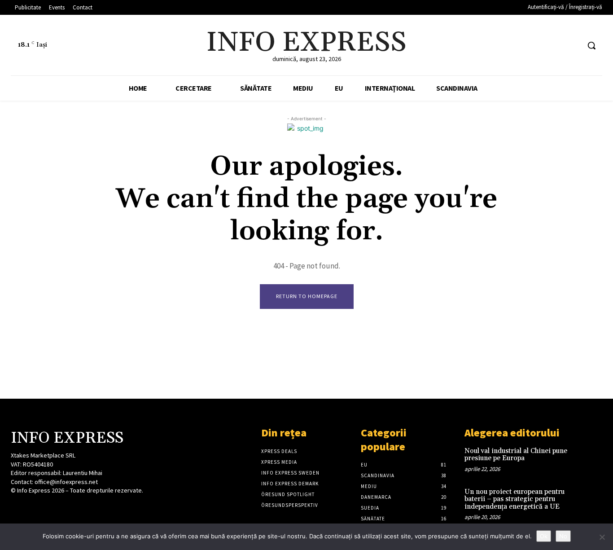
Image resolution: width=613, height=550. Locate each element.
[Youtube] (572, 46)
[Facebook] (539, 46)
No (563, 536)
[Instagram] (32, 507)
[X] (556, 46)
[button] (591, 45)
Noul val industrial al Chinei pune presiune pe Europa (515, 455)
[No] (601, 536)
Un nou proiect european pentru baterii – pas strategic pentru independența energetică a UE (514, 499)
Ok (543, 536)
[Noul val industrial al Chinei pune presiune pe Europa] (588, 459)
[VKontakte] (64, 507)
